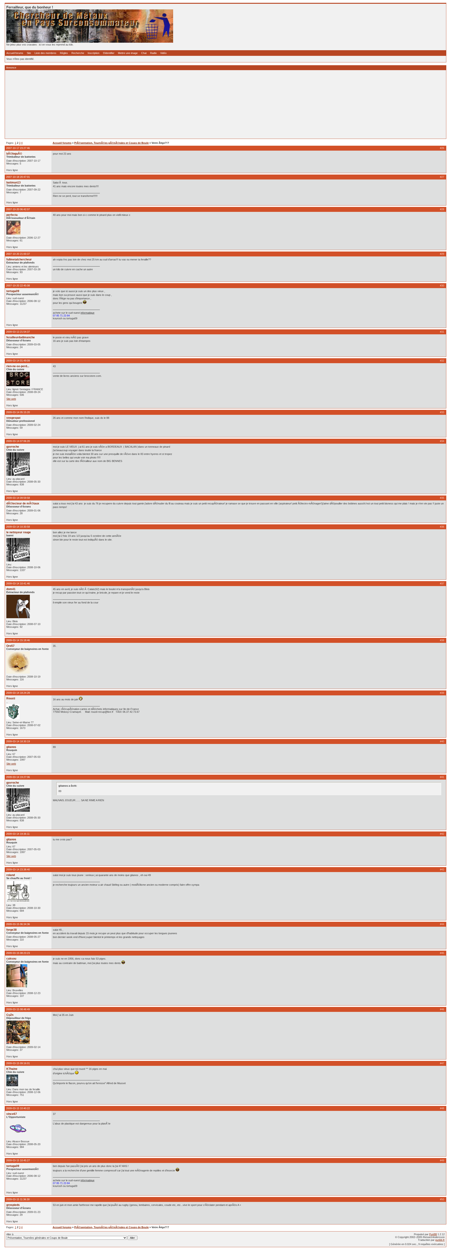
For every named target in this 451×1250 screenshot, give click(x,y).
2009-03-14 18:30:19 (18, 741)
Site (29, 53)
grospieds (13, 1205)
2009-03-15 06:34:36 (18, 924)
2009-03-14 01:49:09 (18, 360)
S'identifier (108, 53)
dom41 (11, 589)
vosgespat (13, 417)
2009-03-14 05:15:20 (18, 412)
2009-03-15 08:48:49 (18, 1009)
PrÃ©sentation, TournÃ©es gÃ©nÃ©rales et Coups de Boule (111, 142)
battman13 (13, 182)
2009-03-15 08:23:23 (18, 953)
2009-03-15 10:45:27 (18, 1160)
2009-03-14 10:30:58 (18, 526)
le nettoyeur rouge (18, 532)
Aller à (9, 1234)
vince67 (11, 1114)
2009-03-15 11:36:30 (18, 1199)
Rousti (10, 698)
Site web (11, 398)
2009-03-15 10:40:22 (18, 1108)
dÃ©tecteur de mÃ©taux (22, 503)
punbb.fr (440, 1240)
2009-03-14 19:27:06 (18, 777)
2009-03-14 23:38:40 (18, 869)
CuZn (9, 1015)
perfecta (12, 215)
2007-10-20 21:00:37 (18, 253)
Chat (144, 53)
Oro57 (10, 646)
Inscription (93, 53)
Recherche (77, 53)
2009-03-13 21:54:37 (18, 331)
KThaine (11, 1069)
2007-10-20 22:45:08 (18, 285)
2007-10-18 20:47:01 (18, 176)
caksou (11, 958)
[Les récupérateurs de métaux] (89, 41)
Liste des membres (45, 53)
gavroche (12, 446)
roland (10, 875)
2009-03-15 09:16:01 (18, 1063)
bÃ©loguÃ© (14, 153)
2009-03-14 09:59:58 (18, 497)
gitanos (11, 747)
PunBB (433, 1234)
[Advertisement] (147, 104)
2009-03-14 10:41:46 (18, 583)
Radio (153, 53)
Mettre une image (128, 53)
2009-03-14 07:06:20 (18, 441)
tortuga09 (12, 291)
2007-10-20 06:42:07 (18, 209)
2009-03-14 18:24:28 (18, 692)
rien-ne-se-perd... (17, 366)
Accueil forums (14, 53)
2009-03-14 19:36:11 (18, 833)
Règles (64, 53)
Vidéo (163, 53)
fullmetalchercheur (19, 259)
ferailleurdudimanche (20, 337)
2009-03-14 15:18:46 (18, 640)
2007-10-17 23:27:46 (18, 148)
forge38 (11, 929)
